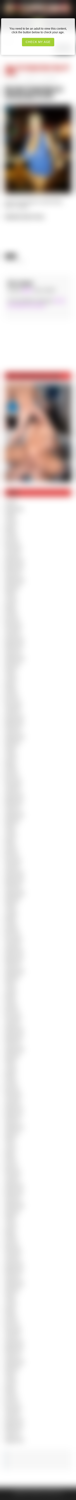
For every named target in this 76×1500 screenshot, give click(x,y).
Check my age (38, 42)
